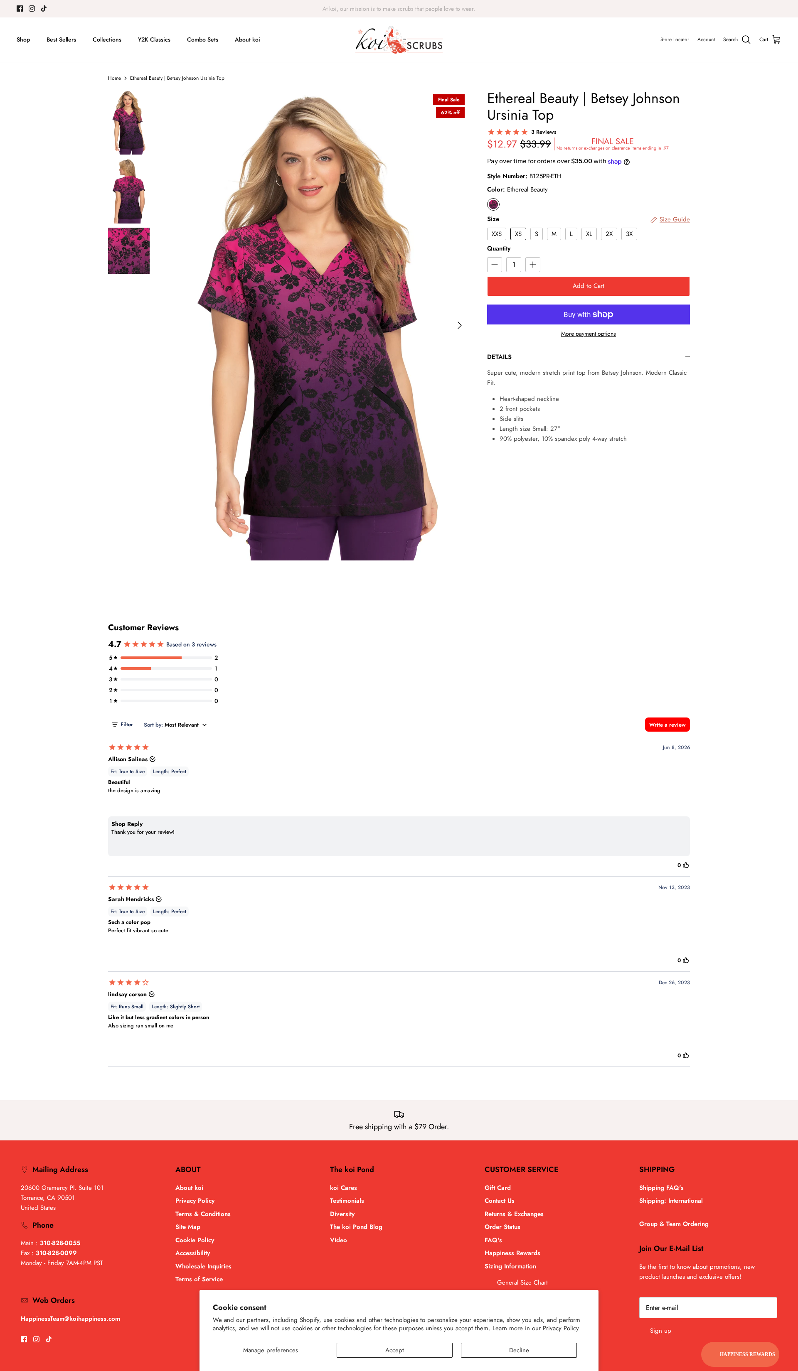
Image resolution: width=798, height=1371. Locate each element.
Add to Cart (588, 285)
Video (338, 1240)
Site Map (187, 1226)
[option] (317, 325)
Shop (23, 39)
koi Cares (343, 1187)
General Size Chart (522, 1282)
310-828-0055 (60, 1243)
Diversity (342, 1214)
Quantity (498, 248)
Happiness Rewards (512, 1253)
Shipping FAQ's (661, 1187)
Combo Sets (202, 39)
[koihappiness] (399, 40)
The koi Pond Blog (356, 1226)
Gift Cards (385, 9)
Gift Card (498, 1187)
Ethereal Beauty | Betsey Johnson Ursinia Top (177, 78)
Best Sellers (61, 39)
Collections (107, 39)
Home (114, 78)
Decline (519, 1350)
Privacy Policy (561, 1328)
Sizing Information (510, 1266)
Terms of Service (199, 1279)
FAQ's (493, 1240)
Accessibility (192, 1253)
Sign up (660, 1330)
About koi (247, 39)
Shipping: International (671, 1200)
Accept (394, 1350)
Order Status (502, 1226)
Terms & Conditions (203, 1214)
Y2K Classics (154, 39)
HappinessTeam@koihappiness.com (70, 1318)
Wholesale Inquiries (203, 1266)
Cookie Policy (194, 1240)
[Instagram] (32, 8)
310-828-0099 (56, 1253)
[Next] (460, 325)
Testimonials (347, 1200)
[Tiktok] (44, 8)
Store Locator (674, 39)
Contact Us (500, 1200)
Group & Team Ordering (674, 1223)
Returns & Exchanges (514, 1214)
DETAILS (499, 356)
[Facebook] (20, 8)
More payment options (588, 333)
